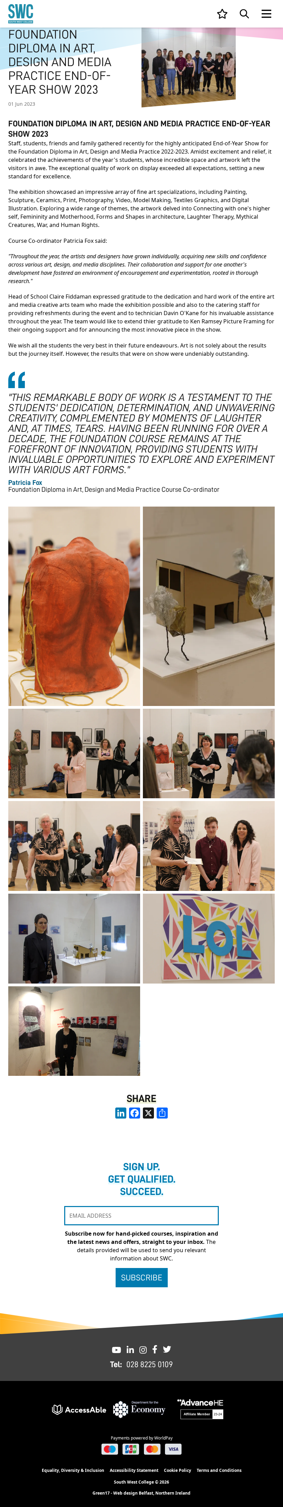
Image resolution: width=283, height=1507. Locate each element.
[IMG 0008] (74, 606)
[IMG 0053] (74, 754)
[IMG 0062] (209, 754)
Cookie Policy (177, 1470)
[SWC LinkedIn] (130, 1349)
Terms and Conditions (219, 1470)
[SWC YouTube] (116, 1349)
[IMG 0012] (209, 606)
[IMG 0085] (209, 846)
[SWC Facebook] (154, 1349)
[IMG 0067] (74, 846)
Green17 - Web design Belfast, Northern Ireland (141, 1493)
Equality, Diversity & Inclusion (73, 1470)
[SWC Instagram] (143, 1349)
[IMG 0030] (209, 939)
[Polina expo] (74, 939)
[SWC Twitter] (167, 1349)
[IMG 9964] (74, 1031)
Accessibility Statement (134, 1470)
